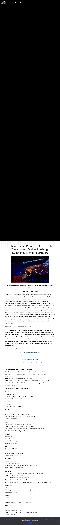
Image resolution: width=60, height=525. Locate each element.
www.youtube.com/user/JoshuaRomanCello (30, 363)
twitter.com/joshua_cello (30, 359)
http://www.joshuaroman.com (30, 352)
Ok (30, 522)
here (34, 349)
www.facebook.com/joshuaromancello (30, 356)
